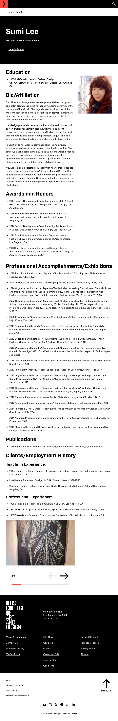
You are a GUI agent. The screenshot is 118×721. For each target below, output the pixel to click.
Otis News (48, 636)
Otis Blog (48, 642)
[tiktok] (67, 704)
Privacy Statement (15, 685)
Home (9, 11)
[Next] (64, 576)
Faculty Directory (15, 648)
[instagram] (50, 704)
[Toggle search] (114, 4)
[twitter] (56, 704)
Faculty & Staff (88, 648)
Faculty (20, 11)
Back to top (106, 690)
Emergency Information (17, 695)
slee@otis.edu (16, 49)
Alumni (84, 654)
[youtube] (44, 704)
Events (47, 648)
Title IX (9, 680)
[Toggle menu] (108, 4)
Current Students (90, 636)
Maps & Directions (16, 636)
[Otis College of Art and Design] (4, 4)
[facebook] (62, 704)
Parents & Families (91, 642)
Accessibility (12, 690)
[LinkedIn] (73, 704)
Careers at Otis (51, 654)
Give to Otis (49, 659)
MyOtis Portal (13, 654)
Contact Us (12, 642)
